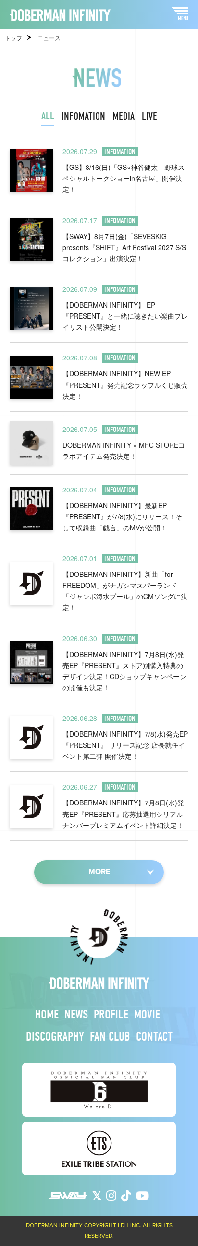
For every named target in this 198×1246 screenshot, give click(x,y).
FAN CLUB (110, 1037)
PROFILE (111, 1014)
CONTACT (154, 1037)
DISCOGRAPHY (55, 1037)
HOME (47, 1014)
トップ (13, 38)
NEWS (76, 1014)
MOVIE (147, 1014)
